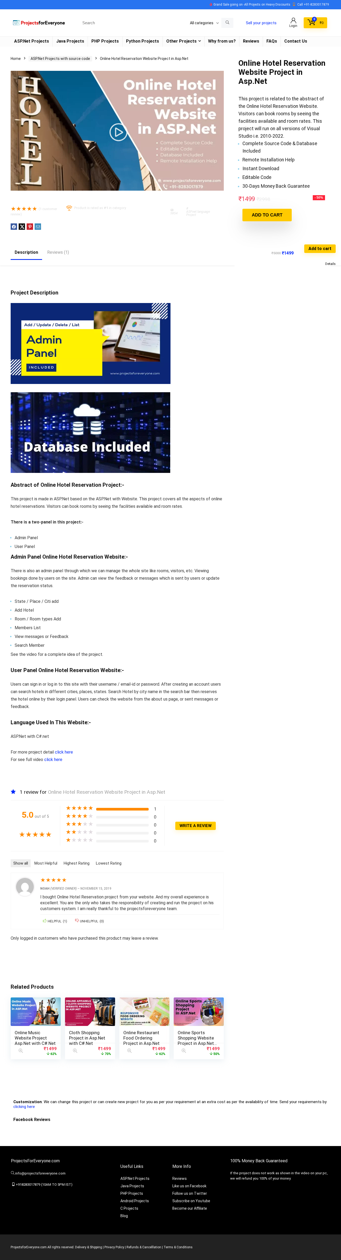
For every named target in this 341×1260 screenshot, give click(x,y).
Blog (124, 1216)
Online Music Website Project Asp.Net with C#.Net (35, 1038)
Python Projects (142, 41)
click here (64, 752)
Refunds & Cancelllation (144, 1247)
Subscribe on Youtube (191, 1201)
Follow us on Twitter (189, 1193)
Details (330, 264)
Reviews (251, 41)
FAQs (271, 41)
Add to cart (267, 215)
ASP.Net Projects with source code (60, 58)
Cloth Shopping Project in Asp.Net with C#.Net (87, 1038)
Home (16, 58)
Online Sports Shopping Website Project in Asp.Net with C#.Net (196, 1040)
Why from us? (222, 41)
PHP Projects (105, 41)
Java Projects (70, 41)
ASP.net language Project (198, 213)
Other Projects (181, 41)
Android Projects (134, 1201)
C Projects (129, 1208)
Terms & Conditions (178, 1247)
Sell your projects (261, 23)
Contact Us (295, 41)
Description (26, 252)
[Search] (227, 23)
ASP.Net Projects (31, 41)
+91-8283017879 (316, 4)
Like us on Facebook (189, 1186)
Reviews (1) (58, 252)
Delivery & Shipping (88, 1247)
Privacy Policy (114, 1247)
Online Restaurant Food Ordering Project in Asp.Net (141, 1038)
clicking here (24, 1106)
